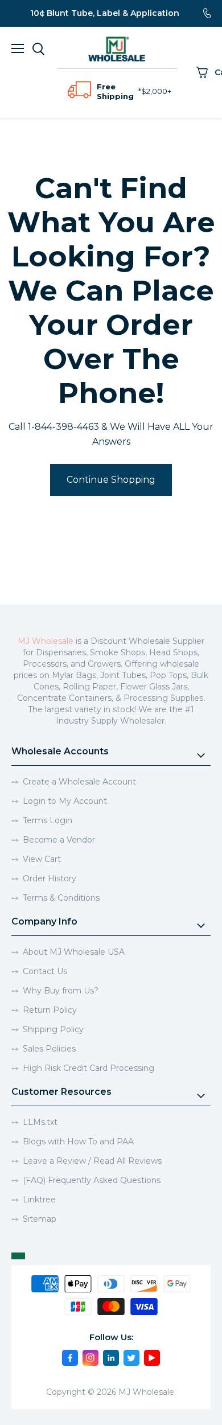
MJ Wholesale (45, 641)
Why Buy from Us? (60, 990)
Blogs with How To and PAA (78, 1141)
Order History (49, 878)
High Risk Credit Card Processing (88, 1068)
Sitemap (39, 1219)
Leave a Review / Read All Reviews (92, 1161)
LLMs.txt (40, 1122)
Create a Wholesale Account (79, 782)
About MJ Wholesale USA (74, 952)
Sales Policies (49, 1049)
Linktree (39, 1199)
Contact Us (45, 971)
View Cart (42, 859)
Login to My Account (65, 801)
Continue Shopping (111, 479)
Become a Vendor (59, 840)
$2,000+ (156, 91)
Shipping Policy (53, 1029)
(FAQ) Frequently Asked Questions (92, 1180)
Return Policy (50, 1010)
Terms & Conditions (61, 898)
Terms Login (47, 820)
